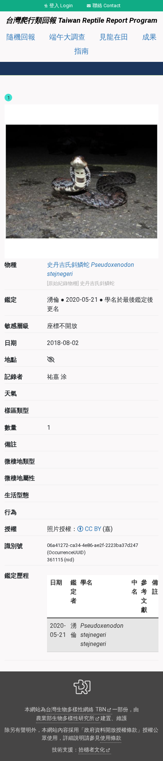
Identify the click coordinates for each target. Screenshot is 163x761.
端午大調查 (67, 37)
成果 (149, 37)
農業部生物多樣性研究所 (65, 718)
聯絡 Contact (106, 5)
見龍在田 (113, 37)
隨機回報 (20, 37)
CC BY (92, 529)
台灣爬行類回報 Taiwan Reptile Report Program (81, 20)
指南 (81, 51)
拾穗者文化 (91, 750)
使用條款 (110, 738)
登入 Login (61, 5)
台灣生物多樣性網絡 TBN (76, 709)
